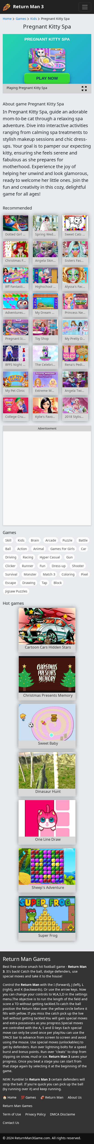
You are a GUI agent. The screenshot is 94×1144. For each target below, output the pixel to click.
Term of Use (12, 1114)
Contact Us (11, 1122)
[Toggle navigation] (84, 7)
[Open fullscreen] (84, 88)
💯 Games (28, 1097)
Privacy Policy (35, 1114)
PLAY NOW (47, 78)
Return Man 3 (28, 6)
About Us (75, 1097)
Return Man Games (17, 1106)
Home (7, 18)
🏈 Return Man (51, 1097)
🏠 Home (9, 1097)
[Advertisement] (47, 478)
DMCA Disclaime (62, 1114)
